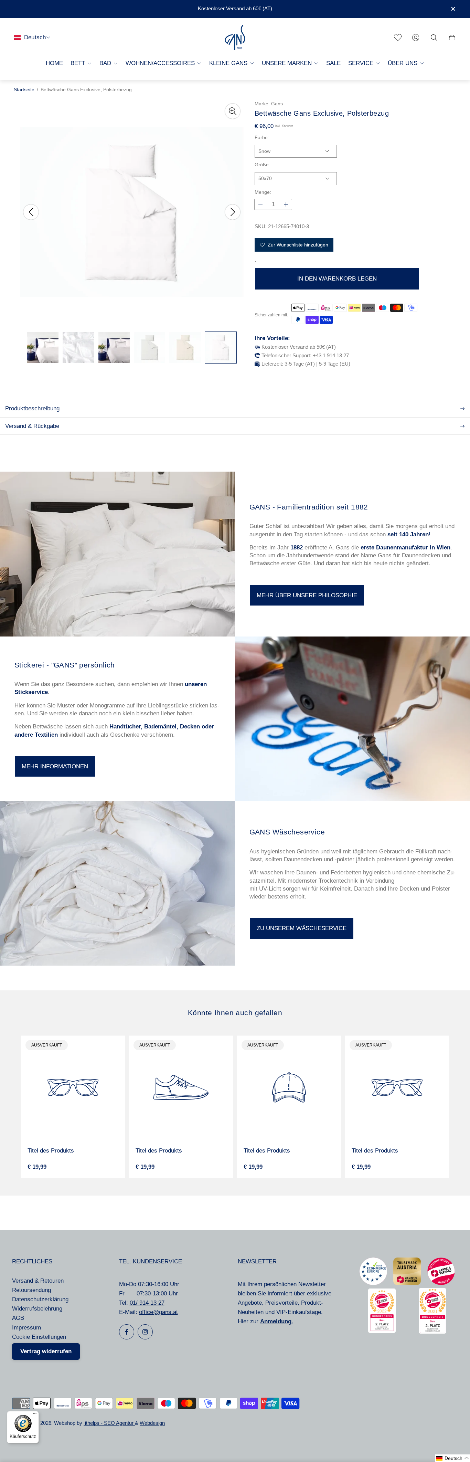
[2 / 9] (78, 348)
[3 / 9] (114, 348)
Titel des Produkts (51, 1150)
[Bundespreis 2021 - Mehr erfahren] (432, 1331)
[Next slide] (232, 212)
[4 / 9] (149, 348)
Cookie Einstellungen (39, 1337)
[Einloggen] (415, 37)
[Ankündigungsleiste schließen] (453, 8)
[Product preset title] (73, 1087)
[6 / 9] (221, 348)
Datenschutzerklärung (40, 1299)
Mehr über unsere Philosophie (307, 595)
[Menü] (35, 1415)
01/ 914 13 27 (147, 1303)
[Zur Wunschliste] (398, 37)
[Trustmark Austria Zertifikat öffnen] (407, 1283)
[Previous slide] (31, 212)
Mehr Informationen (55, 766)
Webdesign (152, 1423)
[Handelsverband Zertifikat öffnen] (441, 1283)
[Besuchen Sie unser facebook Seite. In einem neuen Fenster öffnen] (126, 1331)
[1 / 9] (43, 348)
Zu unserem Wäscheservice (301, 928)
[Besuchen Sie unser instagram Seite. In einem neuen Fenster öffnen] (145, 1331)
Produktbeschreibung (32, 408)
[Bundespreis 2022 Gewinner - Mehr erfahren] (382, 1331)
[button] (452, 1458)
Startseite (24, 89)
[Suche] (433, 37)
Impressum (26, 1327)
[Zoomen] (232, 111)
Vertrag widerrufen (46, 1351)
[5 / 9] (185, 348)
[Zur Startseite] (235, 37)
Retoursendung (31, 1290)
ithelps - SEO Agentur (109, 1423)
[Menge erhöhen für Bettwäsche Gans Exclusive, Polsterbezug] (286, 204)
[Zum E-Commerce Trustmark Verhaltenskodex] (373, 1283)
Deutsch (35, 37)
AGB (18, 1318)
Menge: (263, 192)
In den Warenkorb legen (337, 278)
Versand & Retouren (38, 1280)
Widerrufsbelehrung (37, 1308)
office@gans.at (158, 1312)
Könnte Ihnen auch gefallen (235, 1013)
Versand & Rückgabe (32, 426)
